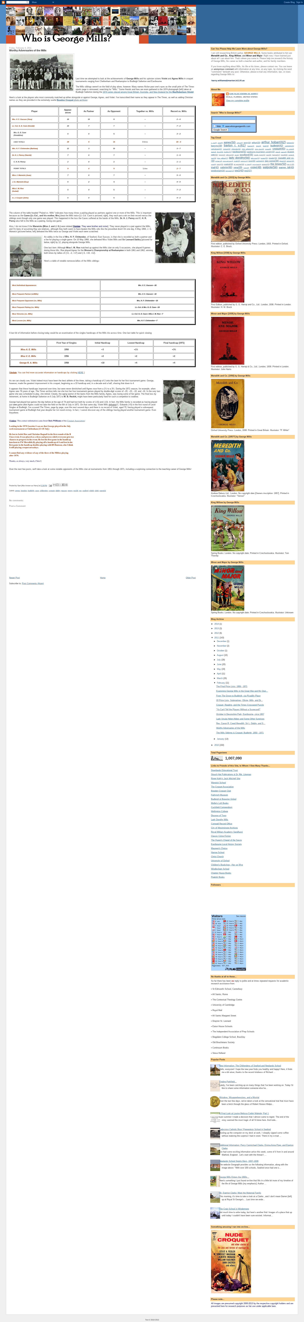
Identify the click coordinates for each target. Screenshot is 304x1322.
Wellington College (219, 811)
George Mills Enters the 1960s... (234, 1177)
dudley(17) (228, 152)
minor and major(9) (228, 161)
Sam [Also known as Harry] (243, 94)
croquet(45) (278, 148)
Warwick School (218, 782)
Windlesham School (220, 869)
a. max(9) (214, 143)
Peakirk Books (218, 877)
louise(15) (264, 158)
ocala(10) (237, 161)
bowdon (24, 491)
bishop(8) (258, 146)
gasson (64, 491)
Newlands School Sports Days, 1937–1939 (238, 1161)
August (220, 655)
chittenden (44, 491)
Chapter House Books (221, 873)
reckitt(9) (213, 164)
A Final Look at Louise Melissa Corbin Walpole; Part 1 (244, 1113)
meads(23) (273, 158)
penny (70, 491)
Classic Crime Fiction (221, 836)
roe (80, 491)
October (221, 650)
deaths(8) (213, 152)
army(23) (247, 143)
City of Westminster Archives (224, 828)
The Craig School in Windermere (234, 1209)
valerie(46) (226, 167)
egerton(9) (284, 152)
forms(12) (222, 155)
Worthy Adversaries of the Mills (230, 728)
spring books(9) (256, 164)
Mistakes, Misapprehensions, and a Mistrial (239, 1097)
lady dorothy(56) (239, 157)
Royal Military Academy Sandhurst (227, 832)
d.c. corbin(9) (290, 149)
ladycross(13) (255, 158)
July (219, 660)
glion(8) (237, 155)
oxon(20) (251, 161)
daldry (58, 491)
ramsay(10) (290, 161)
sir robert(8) (248, 164)
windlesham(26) (218, 171)
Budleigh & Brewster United (223, 799)
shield (91, 491)
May (219, 669)
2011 (216, 637)
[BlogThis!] (57, 484)
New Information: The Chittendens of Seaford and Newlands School (250, 1066)
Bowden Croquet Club (221, 791)
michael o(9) (218, 161)
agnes (17, 491)
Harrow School (217, 852)
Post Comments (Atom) (33, 583)
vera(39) (238, 167)
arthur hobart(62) (273, 142)
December (222, 641)
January (221, 739)
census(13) (226, 149)
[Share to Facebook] (63, 484)
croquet (52, 491)
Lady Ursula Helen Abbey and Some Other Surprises (240, 719)
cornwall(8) (268, 149)
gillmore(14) (230, 155)
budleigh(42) (276, 145)
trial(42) (215, 167)
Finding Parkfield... (228, 1081)
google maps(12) (259, 155)
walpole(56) (270, 167)
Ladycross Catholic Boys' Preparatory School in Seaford (245, 1129)
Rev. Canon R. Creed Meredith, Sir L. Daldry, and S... (240, 723)
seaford (85, 491)
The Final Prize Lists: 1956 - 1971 (231, 686)
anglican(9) (240, 143)
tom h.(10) (290, 164)
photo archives (72, 100)
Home (102, 578)
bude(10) (266, 146)
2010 (216, 745)
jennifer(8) (291, 155)
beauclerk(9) (250, 146)
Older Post (191, 578)
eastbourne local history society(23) (261, 152)
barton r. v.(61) (235, 145)
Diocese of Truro (218, 815)
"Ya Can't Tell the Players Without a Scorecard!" (238, 709)
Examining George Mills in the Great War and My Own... (242, 691)
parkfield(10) (260, 161)
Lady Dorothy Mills (219, 819)
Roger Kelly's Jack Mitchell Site (225, 778)
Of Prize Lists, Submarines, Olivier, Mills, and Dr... (239, 700)
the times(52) (278, 164)
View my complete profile (237, 100)
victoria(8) (246, 168)
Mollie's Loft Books (219, 803)
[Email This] (54, 484)
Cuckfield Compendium (221, 807)
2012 (216, 633)
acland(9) (220, 143)
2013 (216, 628)
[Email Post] (50, 486)
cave (37, 491)
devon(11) (220, 152)
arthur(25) (256, 143)
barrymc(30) (216, 146)
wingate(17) (230, 171)
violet (97, 491)
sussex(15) (266, 164)
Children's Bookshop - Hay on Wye (227, 865)
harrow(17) (276, 155)
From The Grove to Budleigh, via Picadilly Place (238, 696)
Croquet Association (76, 420)
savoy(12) (220, 164)
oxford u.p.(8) (244, 161)
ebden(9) (278, 152)
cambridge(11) (289, 146)
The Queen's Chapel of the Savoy (226, 840)
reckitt (75, 491)
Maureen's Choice (219, 848)
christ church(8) (259, 149)
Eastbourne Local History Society (226, 844)
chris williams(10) (248, 149)
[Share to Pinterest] (66, 484)
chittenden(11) (236, 149)
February (221, 683)
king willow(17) (222, 158)
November (222, 646)
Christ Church (217, 856)
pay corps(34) (272, 161)
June (219, 664)
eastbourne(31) (239, 152)
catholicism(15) (216, 149)
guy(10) (268, 155)
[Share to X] (60, 484)
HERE (80, 372)
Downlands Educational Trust (224, 770)
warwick (103, 491)
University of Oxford (220, 860)
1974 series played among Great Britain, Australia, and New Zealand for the (148, 92)
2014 (216, 624)
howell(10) (284, 155)
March (220, 678)
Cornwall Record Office (221, 824)
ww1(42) (239, 170)
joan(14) (213, 158)
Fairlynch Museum (219, 795)
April (219, 673)
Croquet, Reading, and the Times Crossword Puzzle (240, 705)
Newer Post (14, 578)
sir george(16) (239, 164)
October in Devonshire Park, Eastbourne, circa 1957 (240, 714)
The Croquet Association (222, 787)
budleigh (31, 491)
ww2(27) (248, 171)
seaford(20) (228, 164)
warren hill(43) (286, 167)
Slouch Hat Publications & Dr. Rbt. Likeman (231, 774)
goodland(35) (246, 155)
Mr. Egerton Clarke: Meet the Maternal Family (240, 1193)
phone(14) (282, 161)
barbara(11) (290, 143)
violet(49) (255, 167)
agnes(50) (230, 142)
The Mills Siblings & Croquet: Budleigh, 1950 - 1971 (240, 733)
